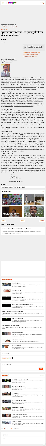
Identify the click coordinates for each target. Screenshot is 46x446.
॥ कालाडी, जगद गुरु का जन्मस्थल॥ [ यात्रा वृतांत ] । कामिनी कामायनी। (22, 304)
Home (2, 29)
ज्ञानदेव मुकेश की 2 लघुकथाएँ (16, 345)
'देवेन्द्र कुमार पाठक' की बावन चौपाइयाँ (17, 332)
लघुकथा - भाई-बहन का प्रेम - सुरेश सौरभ (18, 339)
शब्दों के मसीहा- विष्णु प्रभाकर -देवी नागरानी (18, 386)
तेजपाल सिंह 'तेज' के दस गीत (16, 290)
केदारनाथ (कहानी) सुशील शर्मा (16, 283)
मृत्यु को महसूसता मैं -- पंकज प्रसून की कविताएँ (19, 400)
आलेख (6, 29)
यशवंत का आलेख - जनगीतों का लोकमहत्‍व (31, 54)
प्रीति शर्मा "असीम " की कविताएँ (16, 421)
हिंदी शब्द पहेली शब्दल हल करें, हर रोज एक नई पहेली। (10, 26)
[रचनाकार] (12, 3)
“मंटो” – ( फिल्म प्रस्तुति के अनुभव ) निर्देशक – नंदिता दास (10, 325)
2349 (11, 428)
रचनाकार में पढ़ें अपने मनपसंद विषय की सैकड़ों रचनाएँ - (20, 379)
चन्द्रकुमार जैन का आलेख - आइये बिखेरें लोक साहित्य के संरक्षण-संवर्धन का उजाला (11, 214)
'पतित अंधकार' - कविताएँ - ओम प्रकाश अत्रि (18, 297)
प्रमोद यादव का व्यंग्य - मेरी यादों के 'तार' (30, 56)
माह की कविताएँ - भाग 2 (15, 393)
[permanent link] (4, 42)
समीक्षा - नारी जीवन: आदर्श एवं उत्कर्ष (17, 318)
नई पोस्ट (3, 220)
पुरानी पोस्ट (42, 220)
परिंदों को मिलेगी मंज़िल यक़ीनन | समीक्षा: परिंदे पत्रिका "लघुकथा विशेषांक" (12, 311)
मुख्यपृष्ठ (22, 220)
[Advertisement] (23, 13)
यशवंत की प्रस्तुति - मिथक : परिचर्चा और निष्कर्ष (32, 52)
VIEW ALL (41, 375)
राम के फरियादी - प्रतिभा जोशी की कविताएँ (18, 407)
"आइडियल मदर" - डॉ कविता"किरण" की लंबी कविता (19, 414)
